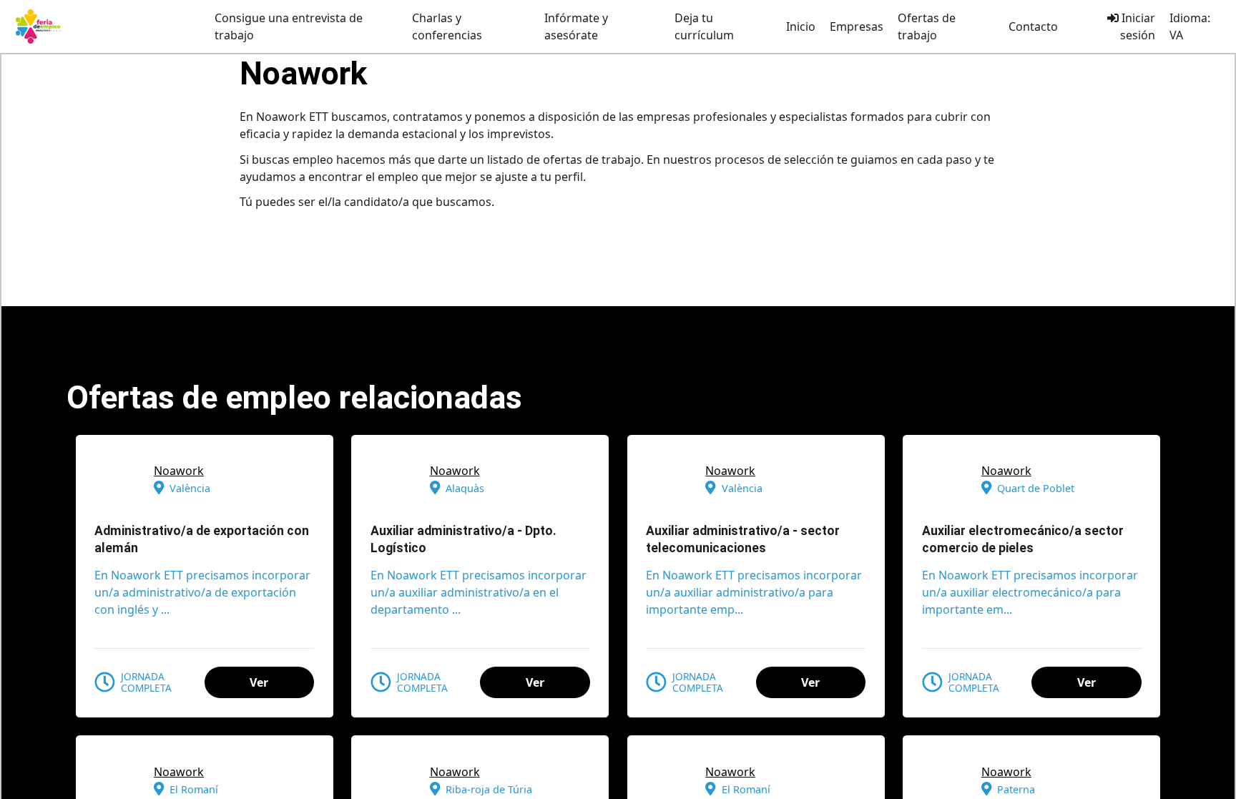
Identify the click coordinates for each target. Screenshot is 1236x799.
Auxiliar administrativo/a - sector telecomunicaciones (743, 540)
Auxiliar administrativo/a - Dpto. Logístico (463, 540)
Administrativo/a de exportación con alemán (201, 540)
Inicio (800, 26)
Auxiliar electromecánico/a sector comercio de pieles (1023, 540)
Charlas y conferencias (447, 26)
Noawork (179, 471)
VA (1176, 35)
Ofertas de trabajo (927, 26)
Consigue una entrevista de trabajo (289, 26)
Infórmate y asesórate (576, 26)
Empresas (856, 26)
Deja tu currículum (704, 26)
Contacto (1033, 26)
